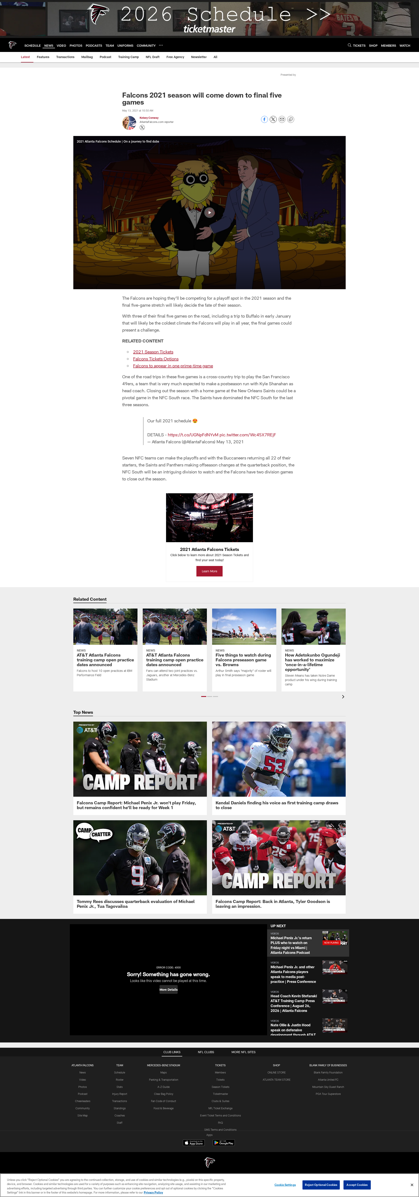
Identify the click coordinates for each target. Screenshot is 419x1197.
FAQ (220, 1122)
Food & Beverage (163, 1108)
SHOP (276, 1065)
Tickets (220, 1079)
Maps (163, 1072)
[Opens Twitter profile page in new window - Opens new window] (142, 127)
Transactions (119, 1100)
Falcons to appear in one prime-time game (173, 365)
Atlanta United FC (328, 1079)
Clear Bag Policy (163, 1093)
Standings (120, 1108)
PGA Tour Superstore (328, 1093)
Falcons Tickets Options (156, 358)
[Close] (412, 1185)
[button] (209, 212)
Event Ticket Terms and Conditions (220, 1115)
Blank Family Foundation (328, 1072)
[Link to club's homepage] (12, 45)
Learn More (209, 571)
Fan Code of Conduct (163, 1100)
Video (82, 1079)
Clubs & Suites (220, 1100)
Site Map (82, 1115)
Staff (119, 1122)
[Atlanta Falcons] (209, 1163)
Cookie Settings (285, 1185)
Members (220, 1072)
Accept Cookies (357, 1185)
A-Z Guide (164, 1086)
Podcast (83, 1093)
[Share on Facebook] (264, 122)
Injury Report (119, 1093)
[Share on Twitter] (273, 122)
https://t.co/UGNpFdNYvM (193, 434)
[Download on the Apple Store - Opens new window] (194, 1143)
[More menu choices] (161, 45)
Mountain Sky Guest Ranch (328, 1086)
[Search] (349, 45)
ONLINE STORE (277, 1072)
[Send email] (281, 122)
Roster (120, 1079)
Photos (82, 1086)
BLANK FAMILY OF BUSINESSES (328, 1065)
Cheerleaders (82, 1100)
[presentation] (344, 697)
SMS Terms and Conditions (220, 1129)
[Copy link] (290, 119)
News (82, 1072)
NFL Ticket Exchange (220, 1108)
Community (83, 1108)
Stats (120, 1086)
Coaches (120, 1115)
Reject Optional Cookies (321, 1185)
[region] (209, 1185)
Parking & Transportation (163, 1079)
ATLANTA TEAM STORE (276, 1079)
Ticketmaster (220, 1093)
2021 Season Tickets (153, 351)
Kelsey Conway (149, 117)
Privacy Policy (153, 1192)
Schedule (119, 1072)
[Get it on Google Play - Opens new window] (224, 1145)
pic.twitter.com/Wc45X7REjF (248, 434)
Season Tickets (220, 1086)
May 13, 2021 (230, 441)
